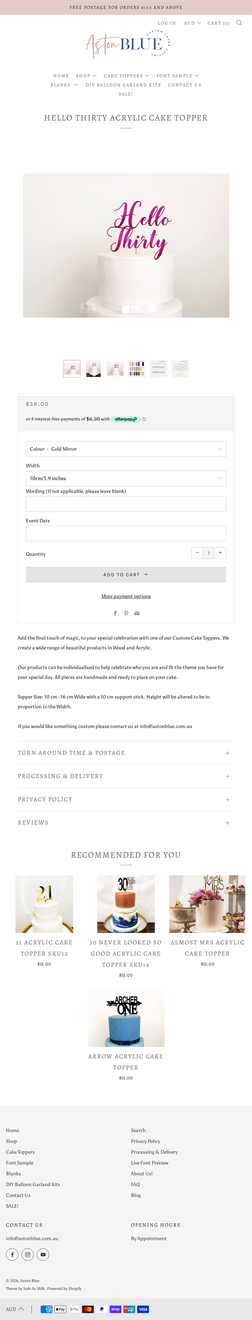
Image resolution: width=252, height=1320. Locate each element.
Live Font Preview (149, 1163)
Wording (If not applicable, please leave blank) (76, 491)
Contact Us (184, 85)
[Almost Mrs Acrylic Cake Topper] (207, 904)
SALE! (126, 94)
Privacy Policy (145, 1141)
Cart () (219, 23)
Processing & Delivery (154, 1152)
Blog (136, 1195)
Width (33, 466)
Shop (83, 76)
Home (61, 76)
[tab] (72, 369)
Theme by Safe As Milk (25, 1288)
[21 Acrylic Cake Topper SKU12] (44, 904)
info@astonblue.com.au (32, 1238)
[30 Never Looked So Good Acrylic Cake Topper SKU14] (126, 904)
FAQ (135, 1184)
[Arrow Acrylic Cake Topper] (126, 1018)
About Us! (142, 1174)
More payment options (126, 596)
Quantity (36, 554)
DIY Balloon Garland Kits (123, 85)
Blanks (61, 85)
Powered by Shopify (64, 1288)
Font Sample (175, 76)
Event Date (38, 521)
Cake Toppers (123, 76)
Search (138, 1130)
